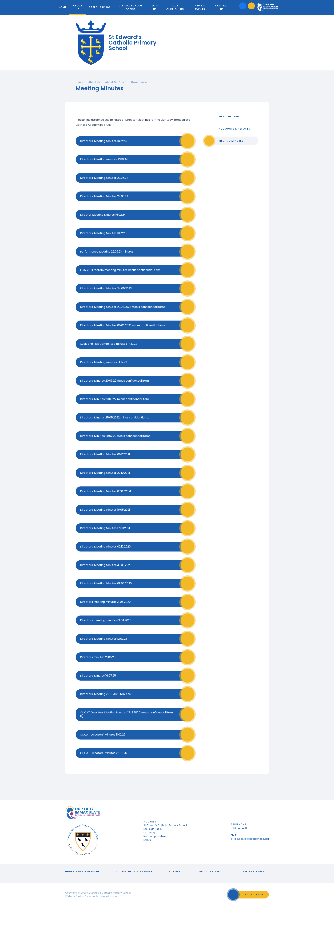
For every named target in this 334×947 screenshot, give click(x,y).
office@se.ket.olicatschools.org (250, 839)
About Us (94, 82)
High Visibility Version (82, 871)
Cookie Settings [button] (252, 871)
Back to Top (254, 894)
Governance (139, 82)
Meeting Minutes (231, 141)
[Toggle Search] (251, 5)
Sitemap (175, 871)
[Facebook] (242, 5)
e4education (110, 896)
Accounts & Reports (234, 128)
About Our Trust (115, 82)
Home (79, 82)
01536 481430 (239, 828)
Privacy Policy (210, 871)
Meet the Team (229, 116)
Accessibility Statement (134, 871)
